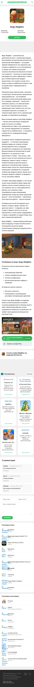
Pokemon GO (8, 382)
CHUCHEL (25, 433)
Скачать (17, 37)
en (29, 674)
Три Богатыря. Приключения (11, 442)
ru (25, 674)
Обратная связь (7, 681)
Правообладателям (8, 682)
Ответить (6, 470)
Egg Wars (9, 404)
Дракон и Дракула (25, 413)
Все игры (29, 374)
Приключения (21, 32)
